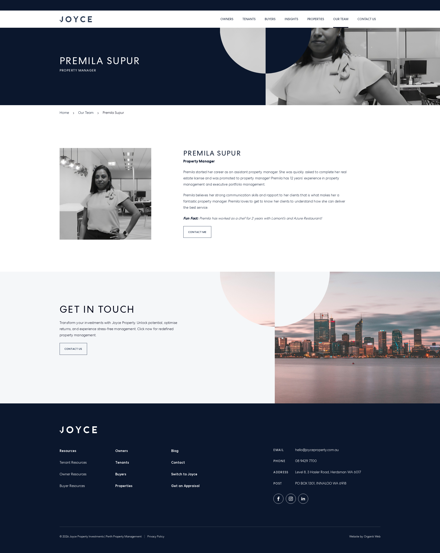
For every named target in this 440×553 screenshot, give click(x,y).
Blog (175, 451)
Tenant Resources (73, 462)
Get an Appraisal (185, 486)
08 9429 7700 (306, 461)
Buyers (270, 19)
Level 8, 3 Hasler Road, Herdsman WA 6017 (328, 472)
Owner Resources (73, 474)
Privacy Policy (155, 536)
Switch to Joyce (184, 474)
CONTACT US (73, 348)
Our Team (340, 19)
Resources (68, 451)
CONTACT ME (197, 232)
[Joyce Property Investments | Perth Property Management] (75, 19)
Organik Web (372, 536)
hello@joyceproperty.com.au (317, 450)
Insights (291, 19)
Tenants (249, 19)
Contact (178, 462)
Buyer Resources (72, 486)
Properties (315, 19)
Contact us (367, 19)
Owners (226, 19)
